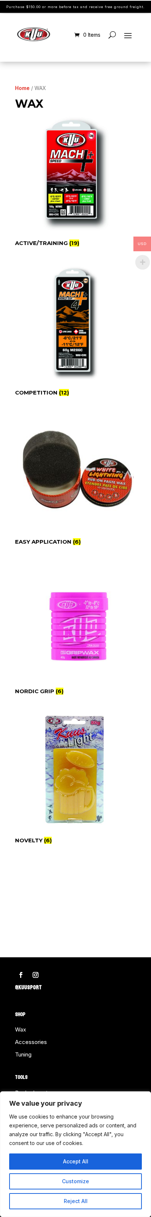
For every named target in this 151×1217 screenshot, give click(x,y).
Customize (75, 1181)
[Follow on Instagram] (35, 975)
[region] (75, 1154)
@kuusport (28, 987)
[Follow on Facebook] (21, 975)
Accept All (75, 1161)
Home (22, 88)
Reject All (76, 1201)
